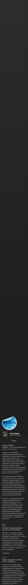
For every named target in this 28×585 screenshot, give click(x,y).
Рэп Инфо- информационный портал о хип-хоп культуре (12, 529)
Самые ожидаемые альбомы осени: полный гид (12, 560)
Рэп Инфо (14, 433)
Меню (14, 440)
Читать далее (5, 553)
